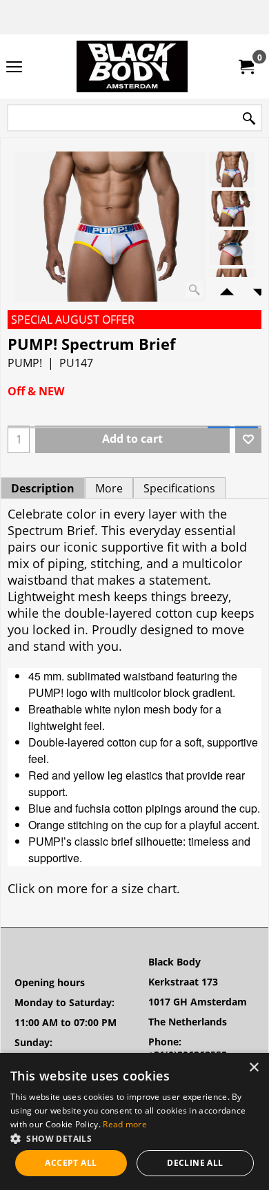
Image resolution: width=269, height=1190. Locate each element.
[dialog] (134, 1121)
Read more (125, 1124)
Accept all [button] (71, 1163)
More (109, 488)
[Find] (249, 118)
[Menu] (14, 67)
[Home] (132, 66)
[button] (134, 1138)
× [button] (253, 1068)
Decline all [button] (195, 1163)
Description (42, 488)
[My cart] (245, 67)
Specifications (179, 488)
